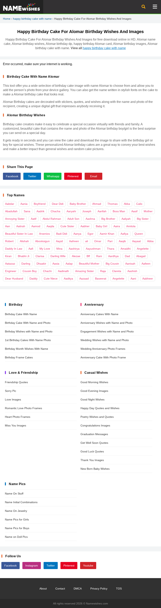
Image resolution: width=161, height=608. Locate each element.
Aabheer (147, 278)
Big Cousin (112, 263)
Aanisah (130, 263)
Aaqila (50, 226)
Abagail (140, 256)
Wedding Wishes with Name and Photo (104, 340)
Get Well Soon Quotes (94, 442)
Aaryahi (71, 211)
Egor (90, 233)
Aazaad (84, 278)
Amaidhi (126, 248)
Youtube (88, 565)
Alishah (24, 241)
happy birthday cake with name (32, 18)
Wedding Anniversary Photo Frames (102, 348)
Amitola (130, 226)
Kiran (8, 256)
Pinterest (73, 176)
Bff (88, 256)
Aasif (134, 211)
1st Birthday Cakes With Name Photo (28, 340)
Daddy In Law (13, 248)
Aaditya (68, 278)
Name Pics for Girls (17, 519)
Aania (23, 203)
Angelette (143, 248)
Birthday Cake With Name (21, 314)
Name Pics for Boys (17, 528)
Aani (133, 278)
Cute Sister (67, 226)
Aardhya (113, 256)
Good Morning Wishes (94, 382)
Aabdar (9, 203)
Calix (139, 203)
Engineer (10, 271)
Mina (59, 248)
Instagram (31, 565)
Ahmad (96, 203)
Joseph (86, 211)
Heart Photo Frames (17, 416)
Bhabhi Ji (23, 256)
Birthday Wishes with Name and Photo (28, 331)
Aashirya (74, 248)
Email (93, 176)
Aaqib (122, 241)
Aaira (116, 226)
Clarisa (40, 256)
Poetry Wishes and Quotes (97, 416)
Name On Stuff (14, 493)
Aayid (59, 241)
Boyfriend (40, 203)
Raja (103, 271)
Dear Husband (14, 278)
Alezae (76, 256)
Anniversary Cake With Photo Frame (103, 357)
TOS (119, 588)
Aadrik (40, 211)
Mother (148, 211)
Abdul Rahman (52, 218)
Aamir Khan (107, 233)
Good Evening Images (94, 390)
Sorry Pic (10, 390)
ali (86, 241)
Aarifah (102, 211)
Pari (110, 241)
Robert (9, 241)
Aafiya (124, 233)
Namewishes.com (97, 603)
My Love (44, 248)
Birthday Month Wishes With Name (26, 348)
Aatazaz (10, 263)
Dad (127, 256)
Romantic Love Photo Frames (23, 408)
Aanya (77, 233)
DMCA (78, 588)
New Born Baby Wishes (95, 468)
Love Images (13, 399)
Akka (127, 203)
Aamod (35, 226)
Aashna (90, 218)
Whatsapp (53, 176)
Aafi (30, 248)
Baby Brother (78, 203)
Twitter (32, 176)
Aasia (55, 263)
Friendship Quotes (16, 382)
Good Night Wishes (92, 399)
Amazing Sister (84, 271)
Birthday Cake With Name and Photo (27, 322)
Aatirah (20, 226)
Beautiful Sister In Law (19, 233)
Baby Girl (101, 226)
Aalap (69, 263)
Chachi (47, 271)
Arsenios (44, 233)
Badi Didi (61, 233)
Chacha (55, 211)
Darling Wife (58, 256)
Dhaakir (41, 263)
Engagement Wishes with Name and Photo (107, 331)
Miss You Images (15, 425)
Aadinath (63, 271)
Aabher (85, 226)
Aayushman (93, 248)
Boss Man (119, 211)
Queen (138, 233)
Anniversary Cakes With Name (99, 314)
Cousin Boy (30, 271)
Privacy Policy (98, 588)
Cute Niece (51, 278)
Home (6, 18)
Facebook (12, 176)
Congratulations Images (95, 425)
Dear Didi (57, 203)
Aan (7, 226)
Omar (97, 241)
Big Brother (108, 218)
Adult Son (73, 218)
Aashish (132, 271)
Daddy (33, 278)
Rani (99, 256)
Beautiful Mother (89, 263)
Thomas (112, 203)
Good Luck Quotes (92, 451)
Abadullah (11, 211)
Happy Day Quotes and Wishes (99, 408)
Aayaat (136, 241)
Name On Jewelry (16, 510)
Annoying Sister (15, 218)
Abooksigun (42, 241)
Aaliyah (126, 218)
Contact (60, 588)
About (43, 588)
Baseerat (100, 278)
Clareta (116, 271)
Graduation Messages (94, 434)
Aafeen (146, 263)
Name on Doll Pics (16, 536)
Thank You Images (92, 460)
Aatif (33, 218)
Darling (25, 263)
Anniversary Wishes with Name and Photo (106, 322)
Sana (27, 211)
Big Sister (143, 218)
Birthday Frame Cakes (19, 357)
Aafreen (74, 241)
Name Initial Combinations (21, 502)
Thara (110, 248)
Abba (150, 241)
